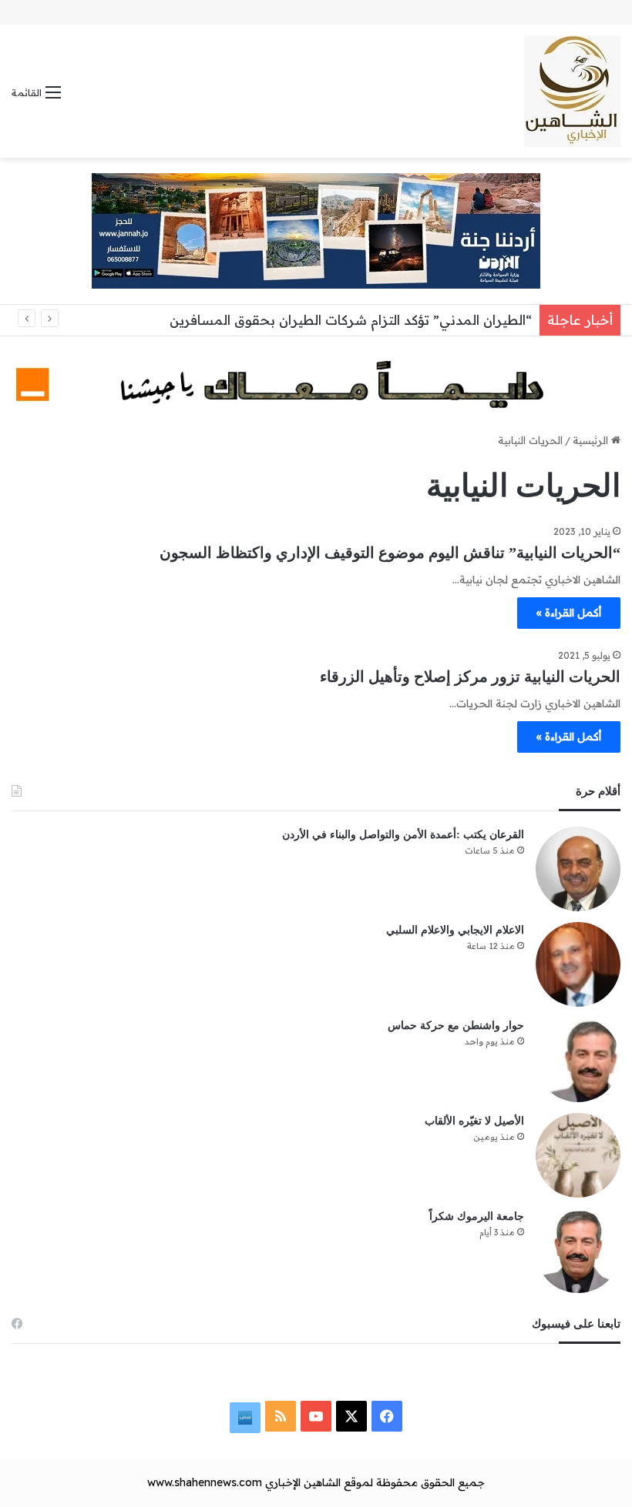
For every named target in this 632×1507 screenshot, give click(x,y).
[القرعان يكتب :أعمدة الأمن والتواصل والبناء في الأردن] (578, 869)
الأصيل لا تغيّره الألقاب (474, 1121)
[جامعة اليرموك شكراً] (578, 1250)
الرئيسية (592, 440)
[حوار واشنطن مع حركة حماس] (578, 1059)
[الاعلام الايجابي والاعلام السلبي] (578, 964)
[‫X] (351, 1416)
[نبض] (245, 1417)
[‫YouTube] (316, 1416)
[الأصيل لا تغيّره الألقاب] (578, 1155)
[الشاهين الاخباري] (572, 91)
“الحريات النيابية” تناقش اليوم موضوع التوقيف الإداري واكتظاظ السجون (390, 552)
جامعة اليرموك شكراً (476, 1216)
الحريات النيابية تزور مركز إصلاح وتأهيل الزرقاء (470, 676)
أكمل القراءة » (568, 613)
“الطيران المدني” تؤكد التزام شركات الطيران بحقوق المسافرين (351, 320)
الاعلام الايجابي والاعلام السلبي (455, 930)
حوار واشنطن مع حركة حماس (456, 1025)
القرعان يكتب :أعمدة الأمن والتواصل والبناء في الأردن (403, 834)
